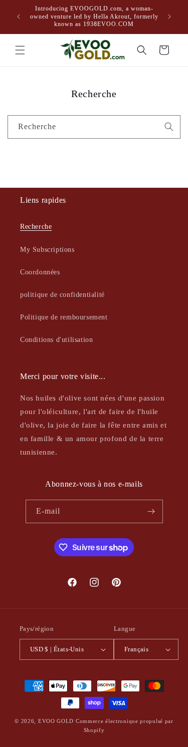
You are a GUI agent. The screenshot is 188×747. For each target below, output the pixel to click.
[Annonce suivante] (169, 17)
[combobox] (94, 127)
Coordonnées (40, 272)
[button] (20, 50)
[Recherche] (169, 127)
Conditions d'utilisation (56, 339)
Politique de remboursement (64, 317)
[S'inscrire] (151, 511)
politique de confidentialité (62, 294)
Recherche (36, 226)
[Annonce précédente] (19, 17)
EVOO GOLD (56, 721)
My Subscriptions (47, 249)
